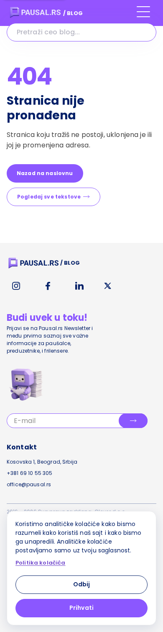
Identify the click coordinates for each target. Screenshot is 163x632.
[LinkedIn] (79, 286)
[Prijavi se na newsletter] (133, 420)
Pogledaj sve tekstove (49, 196)
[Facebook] (47, 286)
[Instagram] (16, 286)
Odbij (81, 584)
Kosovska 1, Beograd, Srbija (42, 461)
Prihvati (81, 608)
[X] (108, 286)
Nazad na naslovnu (45, 173)
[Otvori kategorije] (143, 15)
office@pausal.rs (29, 484)
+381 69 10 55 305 (30, 473)
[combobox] (81, 32)
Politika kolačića (40, 563)
